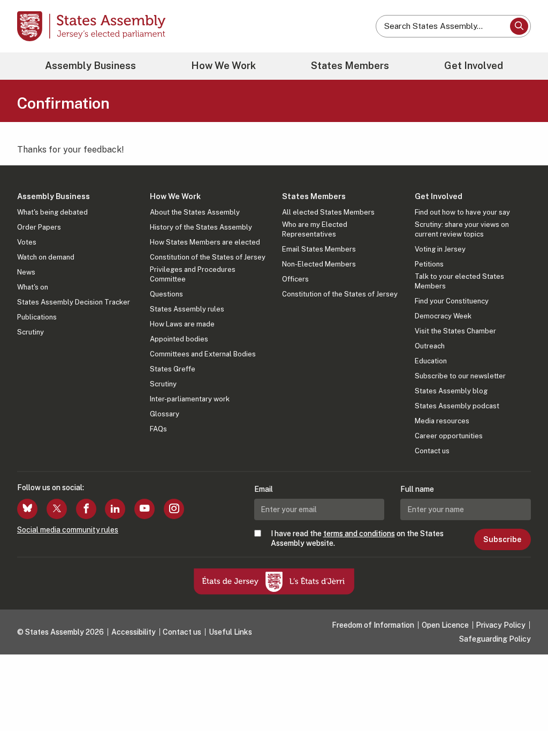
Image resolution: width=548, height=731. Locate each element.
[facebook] (86, 509)
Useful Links (230, 632)
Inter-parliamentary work (190, 399)
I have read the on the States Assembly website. (357, 538)
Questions (166, 294)
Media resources (442, 421)
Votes (26, 242)
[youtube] (144, 509)
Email (263, 489)
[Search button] (519, 26)
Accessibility (133, 632)
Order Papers (39, 227)
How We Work (223, 65)
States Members (350, 65)
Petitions (429, 264)
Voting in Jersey (440, 249)
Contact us (432, 451)
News (26, 272)
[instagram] (174, 509)
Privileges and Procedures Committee (192, 274)
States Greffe (172, 369)
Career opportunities (449, 436)
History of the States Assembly (201, 227)
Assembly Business (90, 65)
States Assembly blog (451, 391)
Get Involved (473, 65)
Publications (37, 317)
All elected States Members (328, 212)
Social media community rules (67, 530)
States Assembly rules (187, 309)
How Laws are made (182, 324)
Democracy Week (443, 316)
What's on (32, 287)
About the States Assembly (195, 212)
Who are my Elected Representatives (314, 229)
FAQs (158, 429)
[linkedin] (115, 509)
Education (431, 361)
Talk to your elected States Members (459, 281)
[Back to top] (521, 694)
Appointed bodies (179, 339)
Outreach (430, 346)
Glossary (164, 414)
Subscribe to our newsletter (460, 376)
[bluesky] (27, 509)
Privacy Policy (501, 625)
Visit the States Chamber (455, 331)
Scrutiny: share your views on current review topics (462, 229)
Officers (295, 279)
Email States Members (319, 249)
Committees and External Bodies (203, 354)
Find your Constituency (452, 301)
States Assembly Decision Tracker (73, 302)
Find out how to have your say (462, 212)
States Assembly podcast (457, 406)
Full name (417, 489)
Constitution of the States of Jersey (207, 257)
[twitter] (57, 509)
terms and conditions (359, 533)
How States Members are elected (205, 242)
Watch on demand (45, 257)
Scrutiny (30, 332)
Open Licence (445, 625)
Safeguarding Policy (495, 639)
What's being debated (52, 212)
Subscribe (502, 539)
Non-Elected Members (319, 264)
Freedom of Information (373, 625)
